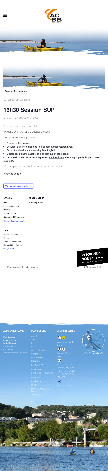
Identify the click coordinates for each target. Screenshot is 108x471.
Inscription (35, 361)
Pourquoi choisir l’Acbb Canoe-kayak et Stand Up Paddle (41, 390)
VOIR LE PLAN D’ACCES (93, 353)
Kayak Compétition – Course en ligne (39, 365)
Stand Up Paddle (37, 394)
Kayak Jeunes (36, 369)
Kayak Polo (35, 377)
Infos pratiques (37, 357)
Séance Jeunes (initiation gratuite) (22, 266)
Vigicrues (35, 405)
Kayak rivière (36, 381)
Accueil (34, 336)
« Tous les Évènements (15, 91)
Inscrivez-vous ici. (13, 173)
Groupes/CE (36, 353)
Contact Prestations (39, 350)
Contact (34, 346)
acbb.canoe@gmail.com (17, 353)
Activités (34, 339)
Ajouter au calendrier (18, 186)
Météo (33, 402)
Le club (34, 385)
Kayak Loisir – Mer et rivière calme (42, 373)
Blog (33, 343)
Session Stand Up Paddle (14, 221)
